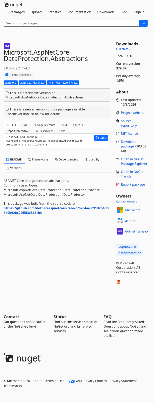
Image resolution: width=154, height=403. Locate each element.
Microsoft (132, 210)
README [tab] (15, 159)
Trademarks (13, 386)
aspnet (130, 221)
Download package (129, 143)
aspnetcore (127, 246)
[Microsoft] (120, 210)
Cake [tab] (62, 131)
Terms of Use (54, 381)
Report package (133, 184)
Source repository (129, 123)
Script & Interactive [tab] (17, 131)
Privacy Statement (123, 381)
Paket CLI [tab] (78, 125)
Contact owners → (128, 201)
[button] (101, 138)
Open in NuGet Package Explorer (134, 161)
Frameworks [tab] (39, 159)
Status (60, 316)
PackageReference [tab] (44, 125)
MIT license (129, 133)
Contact (11, 316)
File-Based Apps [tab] (44, 131)
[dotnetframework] (120, 231)
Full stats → (124, 49)
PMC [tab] (24, 125)
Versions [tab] (15, 168)
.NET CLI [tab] (11, 125)
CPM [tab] (64, 125)
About (37, 381)
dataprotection (130, 253)
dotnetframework (138, 231)
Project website (132, 112)
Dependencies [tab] (68, 159)
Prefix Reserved (21, 75)
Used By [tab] (93, 159)
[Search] (143, 23)
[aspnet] (120, 220)
